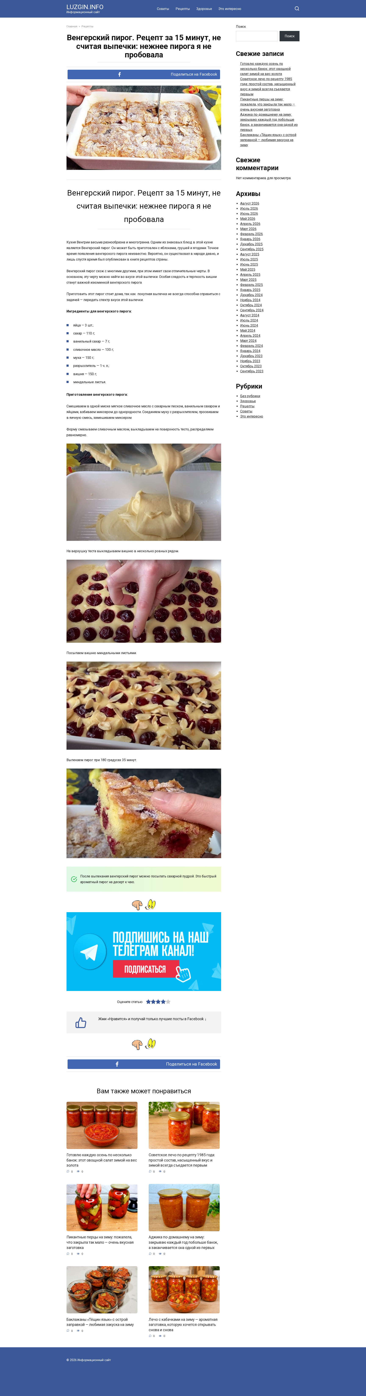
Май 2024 (247, 331)
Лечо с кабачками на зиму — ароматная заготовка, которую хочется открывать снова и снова (183, 1324)
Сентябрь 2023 (251, 371)
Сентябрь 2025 (251, 249)
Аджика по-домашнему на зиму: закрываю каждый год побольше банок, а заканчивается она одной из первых (183, 1242)
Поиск (241, 27)
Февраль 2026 (251, 234)
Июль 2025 (249, 259)
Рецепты (183, 9)
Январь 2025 (250, 290)
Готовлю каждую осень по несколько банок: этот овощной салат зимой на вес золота (102, 1160)
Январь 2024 (250, 351)
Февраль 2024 (251, 346)
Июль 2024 (249, 320)
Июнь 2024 (249, 325)
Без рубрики (250, 396)
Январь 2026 (250, 239)
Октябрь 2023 (251, 366)
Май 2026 (247, 219)
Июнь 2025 (249, 264)
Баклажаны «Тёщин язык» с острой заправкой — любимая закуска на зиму (100, 1322)
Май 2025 (247, 270)
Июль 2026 (249, 209)
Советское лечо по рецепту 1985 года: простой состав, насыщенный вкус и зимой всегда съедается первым (182, 1160)
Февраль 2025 (251, 285)
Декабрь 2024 (251, 295)
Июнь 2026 (249, 214)
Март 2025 (248, 280)
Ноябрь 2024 (250, 300)
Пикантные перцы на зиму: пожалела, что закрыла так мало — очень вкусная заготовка (100, 1242)
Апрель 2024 (250, 336)
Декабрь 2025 (251, 244)
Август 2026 (249, 203)
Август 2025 (249, 254)
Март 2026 (248, 229)
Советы (163, 9)
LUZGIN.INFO (85, 7)
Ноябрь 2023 (250, 361)
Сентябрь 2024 (251, 310)
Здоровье (204, 9)
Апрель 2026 (250, 224)
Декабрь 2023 (251, 356)
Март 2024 (248, 341)
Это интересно (229, 9)
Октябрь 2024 (251, 305)
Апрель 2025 (250, 275)
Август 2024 (249, 315)
